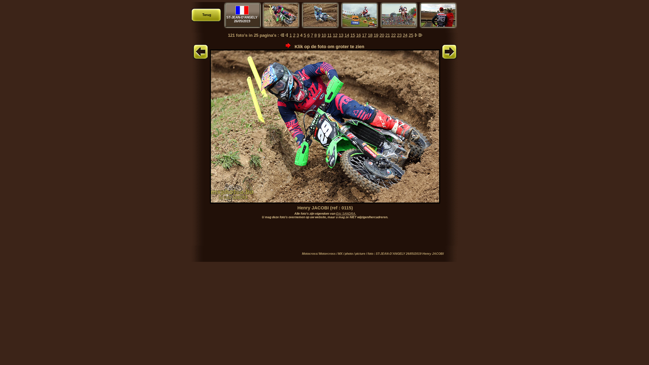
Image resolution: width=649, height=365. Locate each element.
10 (323, 35)
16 (358, 35)
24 (405, 35)
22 (393, 35)
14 (347, 35)
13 (341, 35)
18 (370, 35)
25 (411, 35)
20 (382, 35)
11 (329, 35)
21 (387, 35)
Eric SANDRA (345, 213)
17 (364, 35)
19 (376, 35)
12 (335, 35)
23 (399, 35)
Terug (206, 15)
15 (352, 35)
